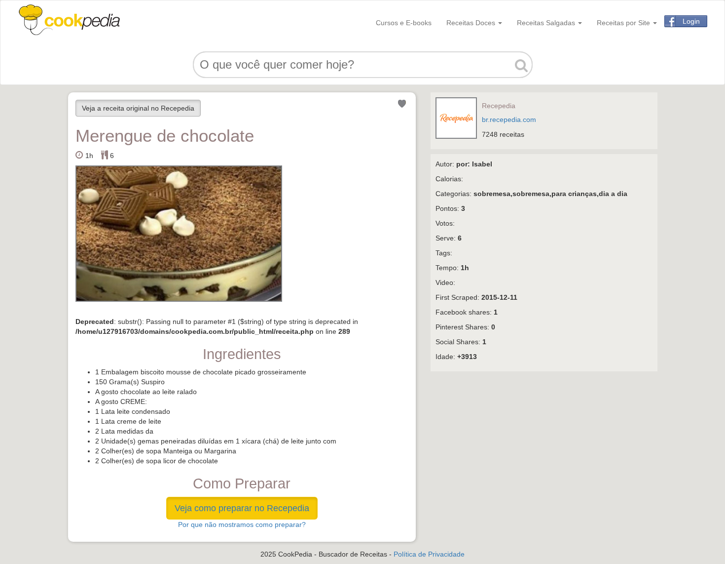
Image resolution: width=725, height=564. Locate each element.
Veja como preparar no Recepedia (242, 508)
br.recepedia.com (509, 119)
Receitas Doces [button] (471, 23)
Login (691, 21)
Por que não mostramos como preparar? (242, 524)
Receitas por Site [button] (624, 23)
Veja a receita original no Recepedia (138, 108)
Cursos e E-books (404, 23)
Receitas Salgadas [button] (547, 23)
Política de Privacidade (429, 554)
